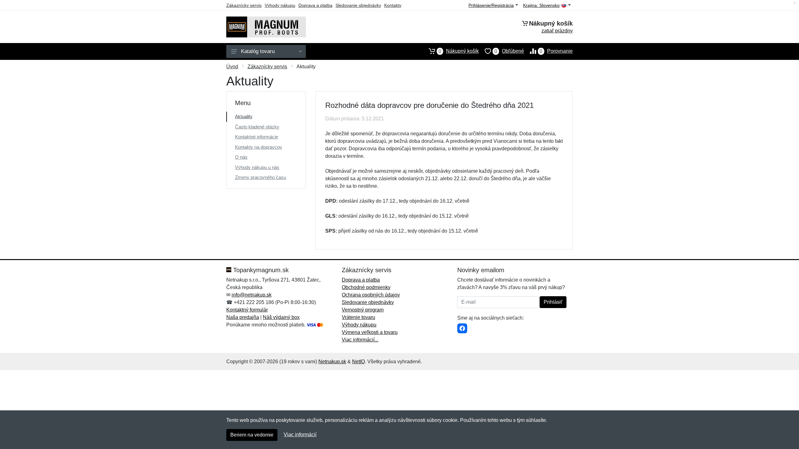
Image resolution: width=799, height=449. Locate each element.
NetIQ (358, 361)
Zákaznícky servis (244, 5)
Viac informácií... (360, 339)
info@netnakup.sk (252, 294)
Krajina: (541, 5)
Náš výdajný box (281, 317)
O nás (241, 157)
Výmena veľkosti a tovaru (370, 332)
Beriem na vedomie (251, 434)
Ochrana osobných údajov (371, 294)
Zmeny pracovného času (260, 177)
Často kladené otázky (257, 126)
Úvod (232, 66)
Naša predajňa (242, 317)
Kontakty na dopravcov (258, 147)
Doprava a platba (315, 5)
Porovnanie (556, 51)
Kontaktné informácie (256, 136)
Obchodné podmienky (366, 287)
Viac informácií (300, 434)
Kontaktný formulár (247, 309)
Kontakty (392, 5)
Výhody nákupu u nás (257, 167)
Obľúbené (509, 51)
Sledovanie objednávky (358, 5)
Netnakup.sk (332, 361)
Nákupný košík (459, 51)
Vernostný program (363, 309)
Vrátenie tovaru (358, 317)
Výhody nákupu (280, 5)
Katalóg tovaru (258, 51)
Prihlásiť (553, 302)
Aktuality (243, 116)
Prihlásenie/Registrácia (491, 5)
